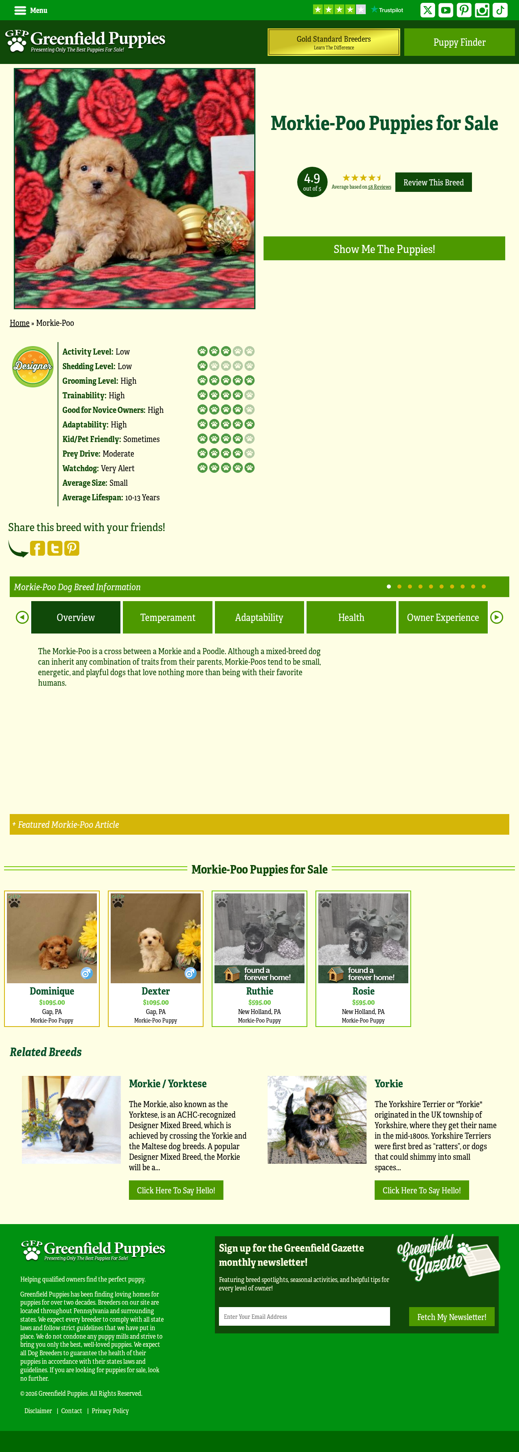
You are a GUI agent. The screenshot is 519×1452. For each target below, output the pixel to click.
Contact (71, 1410)
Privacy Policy (110, 1410)
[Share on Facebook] (37, 548)
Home (20, 322)
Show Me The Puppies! (384, 248)
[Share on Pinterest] (71, 548)
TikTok (500, 10)
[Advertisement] (389, 388)
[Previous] (22, 617)
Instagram (482, 10)
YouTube (445, 10)
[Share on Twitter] (54, 548)
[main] (259, 583)
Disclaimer (38, 1410)
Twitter (427, 10)
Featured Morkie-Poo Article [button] (68, 824)
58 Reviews (379, 186)
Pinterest (464, 10)
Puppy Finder (459, 42)
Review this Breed (433, 182)
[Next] (496, 617)
